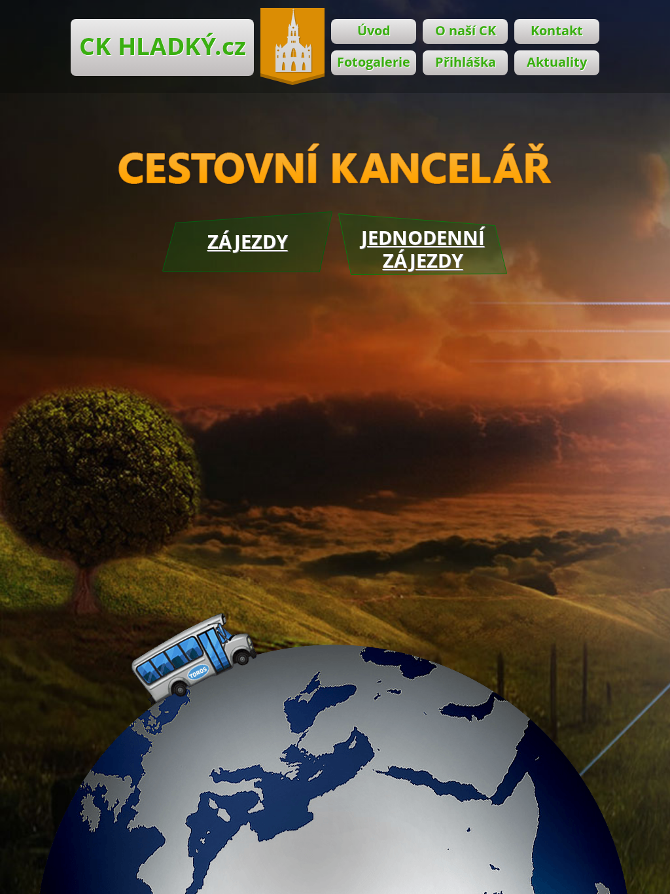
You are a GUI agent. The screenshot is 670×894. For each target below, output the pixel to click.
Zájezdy (247, 241)
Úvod (374, 30)
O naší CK (465, 30)
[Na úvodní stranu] (292, 47)
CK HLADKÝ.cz (162, 45)
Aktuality (557, 62)
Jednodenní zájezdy (423, 248)
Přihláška (465, 62)
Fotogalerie (373, 62)
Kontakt (557, 30)
